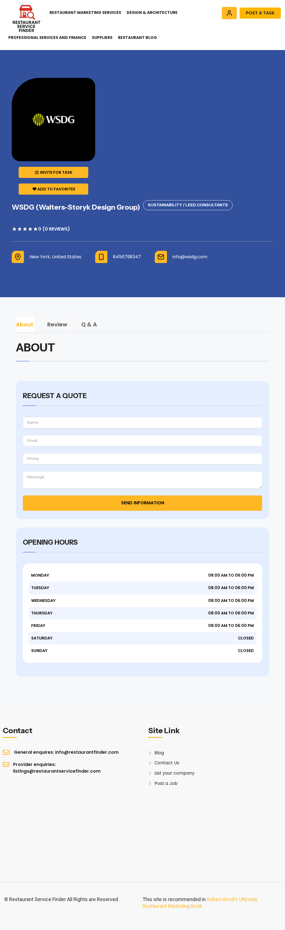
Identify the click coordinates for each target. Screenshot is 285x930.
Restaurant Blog (137, 37)
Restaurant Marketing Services (85, 12)
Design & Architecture (152, 12)
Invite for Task (56, 172)
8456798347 (127, 257)
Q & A (89, 324)
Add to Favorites (56, 189)
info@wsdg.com (190, 257)
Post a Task (260, 13)
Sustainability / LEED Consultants (188, 204)
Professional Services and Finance (47, 37)
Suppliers (102, 37)
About (24, 324)
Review (57, 324)
